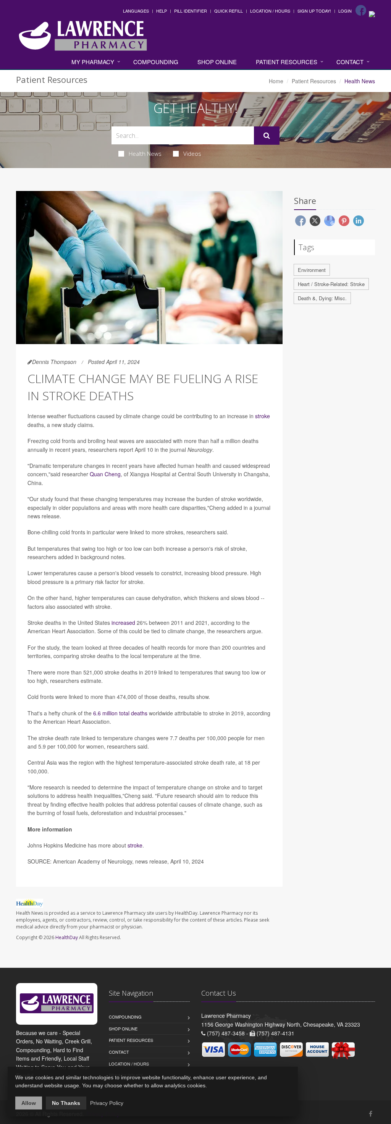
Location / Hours (270, 11)
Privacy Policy (106, 1103)
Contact (350, 62)
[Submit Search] (267, 135)
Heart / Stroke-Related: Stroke (331, 284)
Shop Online (217, 62)
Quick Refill (228, 11)
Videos (192, 153)
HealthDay (66, 937)
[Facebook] (360, 10)
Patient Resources (286, 62)
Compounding (155, 62)
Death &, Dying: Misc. (322, 298)
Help (161, 11)
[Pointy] (372, 13)
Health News (145, 153)
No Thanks (66, 1103)
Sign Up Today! (314, 11)
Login (345, 11)
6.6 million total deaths (120, 713)
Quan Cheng (105, 474)
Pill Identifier (190, 11)
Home (276, 81)
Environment (312, 269)
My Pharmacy (92, 62)
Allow (28, 1103)
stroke (262, 416)
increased (123, 622)
